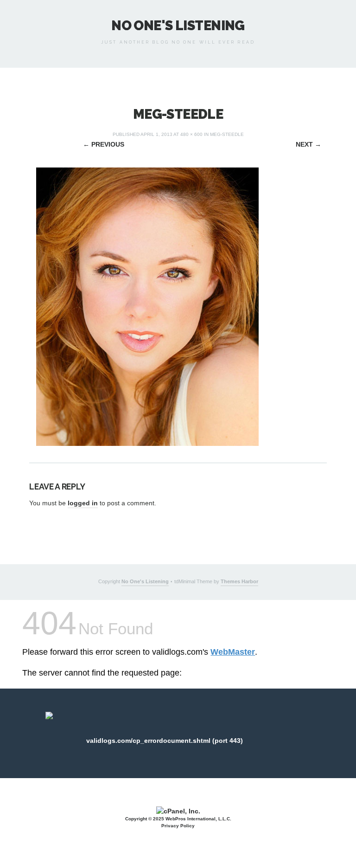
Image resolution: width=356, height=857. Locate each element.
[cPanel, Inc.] (178, 810)
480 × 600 (191, 134)
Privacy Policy (178, 825)
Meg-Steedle (227, 134)
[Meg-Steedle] (147, 306)
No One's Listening (178, 25)
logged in (83, 503)
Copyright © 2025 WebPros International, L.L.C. (178, 818)
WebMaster (232, 652)
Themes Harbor (239, 581)
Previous (103, 144)
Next (308, 144)
